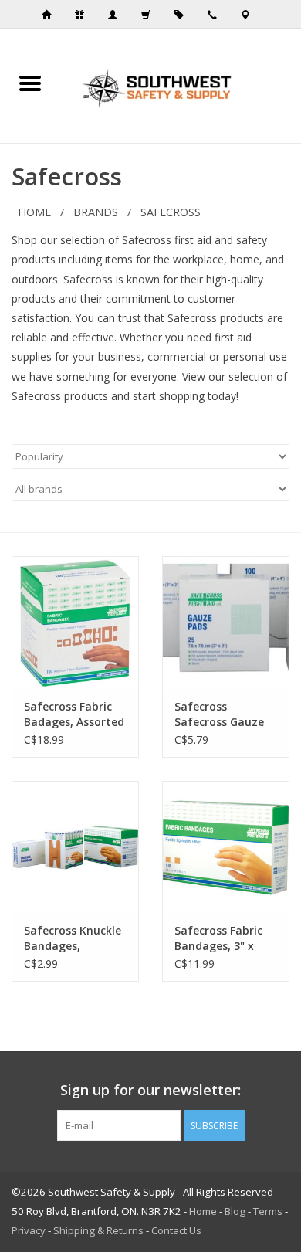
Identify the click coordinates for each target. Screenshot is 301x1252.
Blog (235, 1211)
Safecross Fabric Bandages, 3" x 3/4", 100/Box (218, 938)
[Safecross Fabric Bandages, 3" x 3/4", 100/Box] (225, 847)
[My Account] (117, 14)
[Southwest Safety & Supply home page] (51, 14)
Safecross (170, 212)
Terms (267, 1211)
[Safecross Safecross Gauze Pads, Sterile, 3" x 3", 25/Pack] (225, 623)
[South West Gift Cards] (84, 14)
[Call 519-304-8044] (217, 14)
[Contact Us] (250, 14)
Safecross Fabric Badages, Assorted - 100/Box (74, 714)
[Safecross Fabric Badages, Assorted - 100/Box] (75, 623)
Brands (95, 212)
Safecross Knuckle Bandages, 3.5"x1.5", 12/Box (72, 938)
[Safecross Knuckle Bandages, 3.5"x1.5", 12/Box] (75, 847)
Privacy (29, 1230)
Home (34, 212)
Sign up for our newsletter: (150, 1090)
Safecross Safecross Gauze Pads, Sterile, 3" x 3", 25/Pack (220, 714)
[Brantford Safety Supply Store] (180, 84)
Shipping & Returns (98, 1230)
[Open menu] (30, 82)
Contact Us (176, 1230)
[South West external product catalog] (183, 14)
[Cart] (150, 14)
